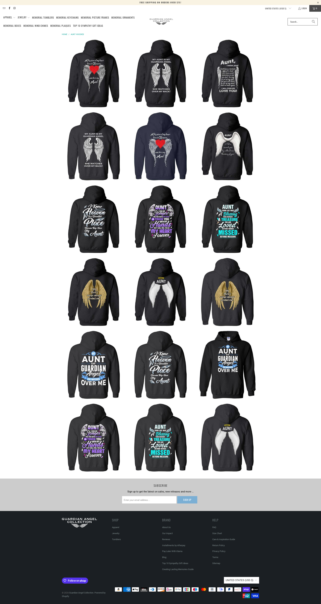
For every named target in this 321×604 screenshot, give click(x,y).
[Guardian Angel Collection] (161, 21)
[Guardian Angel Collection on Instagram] (14, 8)
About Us (166, 527)
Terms (215, 557)
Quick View (94, 85)
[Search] (313, 21)
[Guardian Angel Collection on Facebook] (9, 8)
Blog (164, 557)
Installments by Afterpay (173, 545)
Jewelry (115, 533)
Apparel (115, 527)
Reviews (166, 539)
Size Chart (217, 533)
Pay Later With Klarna (172, 551)
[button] (9, 17)
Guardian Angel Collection (81, 592)
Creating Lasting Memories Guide (178, 569)
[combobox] (303, 21)
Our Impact (167, 533)
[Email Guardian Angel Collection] (4, 8)
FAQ (214, 527)
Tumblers (116, 539)
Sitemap (216, 563)
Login (304, 8)
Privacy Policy (218, 551)
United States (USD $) (276, 8)
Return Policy (218, 545)
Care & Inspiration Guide (223, 539)
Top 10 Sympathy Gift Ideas (175, 563)
